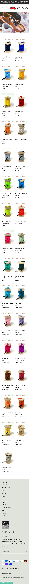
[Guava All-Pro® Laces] (21, 375)
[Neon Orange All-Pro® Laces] (21, 211)
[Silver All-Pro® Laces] (8, 156)
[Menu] (2, 8)
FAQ (3, 510)
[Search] (23, 8)
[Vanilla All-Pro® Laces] (8, 457)
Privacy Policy (5, 568)
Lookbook (5, 493)
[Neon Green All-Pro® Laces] (8, 183)
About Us (4, 485)
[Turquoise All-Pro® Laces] (8, 293)
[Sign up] (26, 551)
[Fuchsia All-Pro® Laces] (8, 348)
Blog (3, 490)
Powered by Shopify (19, 577)
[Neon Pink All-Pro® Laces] (8, 238)
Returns (4, 504)
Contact (4, 513)
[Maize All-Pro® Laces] (8, 430)
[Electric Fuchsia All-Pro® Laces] (21, 348)
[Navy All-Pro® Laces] (8, 46)
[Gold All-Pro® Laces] (21, 74)
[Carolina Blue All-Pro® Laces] (8, 74)
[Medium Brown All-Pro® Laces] (8, 375)
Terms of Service (14, 568)
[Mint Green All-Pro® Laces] (21, 238)
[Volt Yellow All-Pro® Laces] (8, 211)
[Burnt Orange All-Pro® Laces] (21, 402)
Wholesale (5, 516)
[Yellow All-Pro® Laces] (8, 101)
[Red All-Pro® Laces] (21, 101)
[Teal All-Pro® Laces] (21, 293)
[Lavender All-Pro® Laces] (21, 320)
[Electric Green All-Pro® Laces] (8, 265)
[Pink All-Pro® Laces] (8, 320)
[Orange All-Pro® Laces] (8, 129)
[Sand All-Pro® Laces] (21, 430)
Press (3, 496)
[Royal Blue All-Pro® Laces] (21, 46)
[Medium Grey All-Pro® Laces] (21, 156)
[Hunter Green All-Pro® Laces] (21, 265)
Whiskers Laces (9, 577)
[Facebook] (2, 532)
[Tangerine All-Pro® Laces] (8, 402)
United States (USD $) (7, 573)
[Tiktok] (10, 532)
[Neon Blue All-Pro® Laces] (21, 183)
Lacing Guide (6, 487)
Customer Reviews (7, 507)
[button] (6, 583)
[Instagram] (6, 532)
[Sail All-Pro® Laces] (21, 129)
